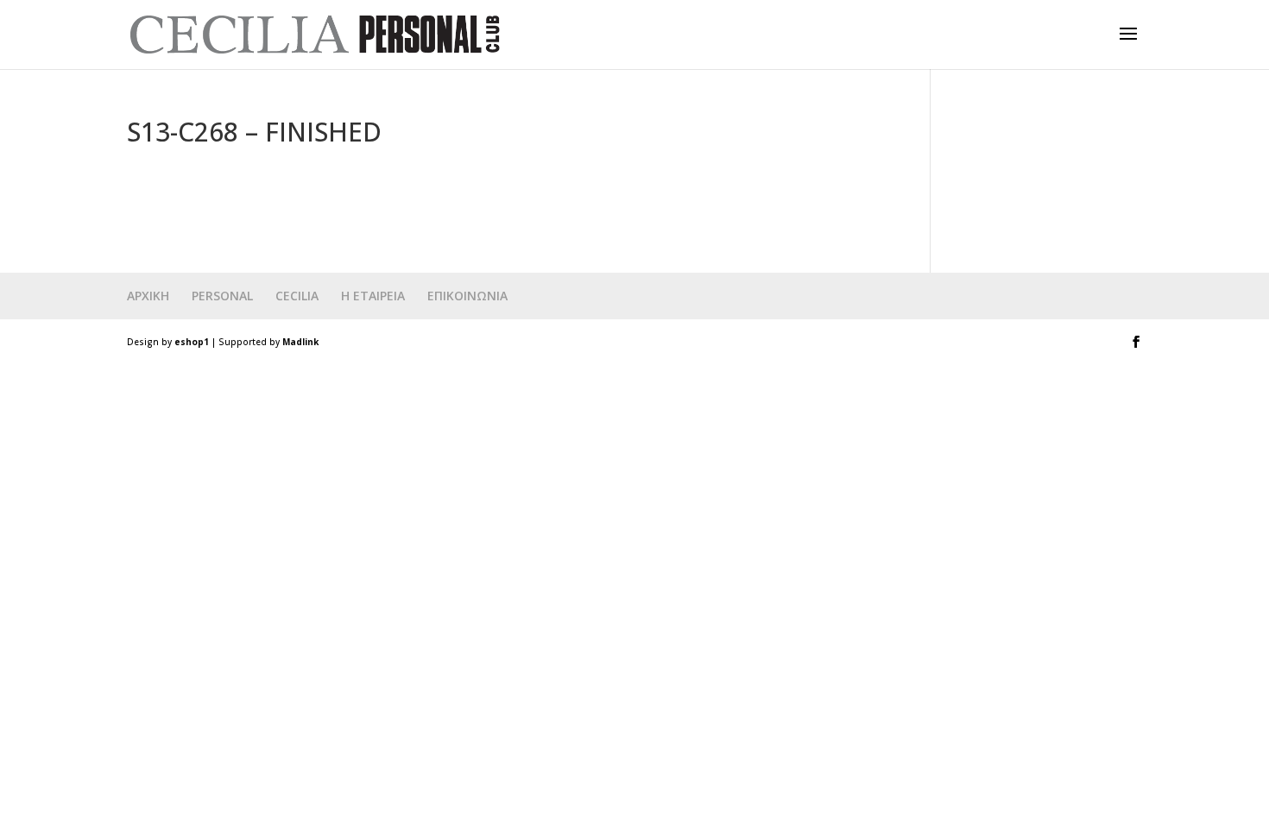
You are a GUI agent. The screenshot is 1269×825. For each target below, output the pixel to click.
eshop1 (191, 342)
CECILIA (297, 295)
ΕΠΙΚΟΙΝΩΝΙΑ (467, 295)
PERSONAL (222, 295)
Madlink (300, 342)
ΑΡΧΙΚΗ (148, 295)
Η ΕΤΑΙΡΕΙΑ (373, 295)
